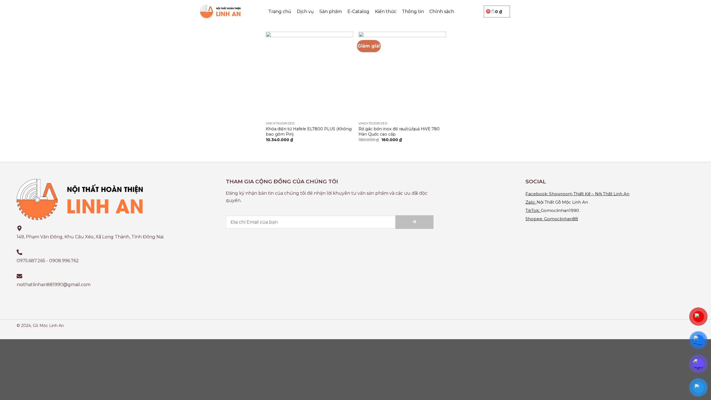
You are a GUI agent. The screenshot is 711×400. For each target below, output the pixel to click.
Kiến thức (385, 11)
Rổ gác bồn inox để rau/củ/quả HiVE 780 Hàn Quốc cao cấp (399, 131)
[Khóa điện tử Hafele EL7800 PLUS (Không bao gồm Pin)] (309, 75)
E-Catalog (358, 11)
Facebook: (536, 193)
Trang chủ (279, 11)
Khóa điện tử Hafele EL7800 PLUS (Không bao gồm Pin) (309, 131)
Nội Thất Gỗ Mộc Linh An (562, 202)
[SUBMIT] (414, 222)
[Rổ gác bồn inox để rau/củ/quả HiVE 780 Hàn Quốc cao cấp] (402, 75)
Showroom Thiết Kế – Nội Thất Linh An (589, 193)
